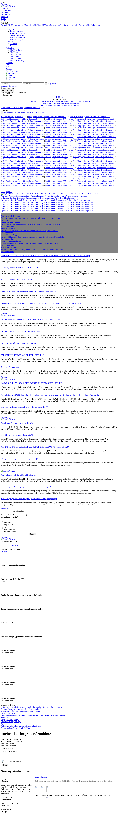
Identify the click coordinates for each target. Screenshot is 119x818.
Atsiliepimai (5, 15)
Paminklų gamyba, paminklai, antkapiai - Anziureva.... (90, 117)
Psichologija (52, 202)
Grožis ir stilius (81, 25)
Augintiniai (88, 202)
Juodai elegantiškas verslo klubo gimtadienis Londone (59, 105)
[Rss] (8, 79)
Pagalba (21, 728)
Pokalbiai (4, 8)
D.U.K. (16, 728)
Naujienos (15, 25)
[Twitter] (9, 75)
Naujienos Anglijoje (8, 196)
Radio (3, 192)
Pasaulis (34, 196)
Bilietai (42, 112)
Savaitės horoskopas (17, 35)
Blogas (38, 726)
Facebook (4, 12)
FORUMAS (83, 194)
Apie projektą (6, 724)
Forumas (4, 722)
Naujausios (5, 200)
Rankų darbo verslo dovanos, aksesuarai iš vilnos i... (47, 117)
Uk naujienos (29, 25)
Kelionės (9, 65)
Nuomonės (17, 202)
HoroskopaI (5, 715)
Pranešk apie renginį (13, 545)
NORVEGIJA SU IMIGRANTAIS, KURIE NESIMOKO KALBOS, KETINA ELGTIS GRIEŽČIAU (39, 303)
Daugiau (4, 551)
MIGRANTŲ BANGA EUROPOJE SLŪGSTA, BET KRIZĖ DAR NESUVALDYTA (34, 447)
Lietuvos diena (28, 200)
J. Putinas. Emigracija (9, 367)
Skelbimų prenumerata (14, 67)
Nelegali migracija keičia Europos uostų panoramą (19, 331)
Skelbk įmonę (15, 56)
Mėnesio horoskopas (17, 37)
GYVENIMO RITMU (42, 194)
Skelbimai (9, 63)
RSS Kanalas (6, 10)
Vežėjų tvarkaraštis (58, 715)
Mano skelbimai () (32, 112)
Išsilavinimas (55, 25)
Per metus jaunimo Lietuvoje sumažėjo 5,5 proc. (18, 268)
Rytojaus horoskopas (17, 33)
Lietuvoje (40, 196)
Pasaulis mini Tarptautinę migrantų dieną (16, 423)
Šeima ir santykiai (28, 202)
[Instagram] (10, 77)
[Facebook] (10, 73)
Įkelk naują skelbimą (9, 198)
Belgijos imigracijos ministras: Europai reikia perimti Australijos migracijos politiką (31, 319)
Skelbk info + (11, 48)
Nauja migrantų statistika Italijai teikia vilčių (17, 475)
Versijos (47, 25)
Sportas (47, 196)
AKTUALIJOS (28, 194)
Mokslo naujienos (83, 200)
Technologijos (72, 200)
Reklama (4, 4)
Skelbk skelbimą (16, 50)
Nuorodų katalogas (14, 722)
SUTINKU (39, 797)
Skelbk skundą (15, 58)
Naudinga (13, 713)
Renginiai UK (6, 25)
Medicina (48, 715)
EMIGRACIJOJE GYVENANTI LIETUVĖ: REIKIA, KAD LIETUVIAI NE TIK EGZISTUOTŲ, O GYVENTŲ (44, 256)
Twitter (3, 19)
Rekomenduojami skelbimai (27, 198)
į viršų (3, 2)
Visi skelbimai (59, 198)
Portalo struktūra (7, 728)
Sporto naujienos (41, 200)
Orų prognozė (30, 715)
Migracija (13, 200)
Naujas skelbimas (14, 112)
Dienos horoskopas (17, 31)
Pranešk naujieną (12, 71)
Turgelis (9, 192)
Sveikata (63, 196)
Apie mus (13, 44)
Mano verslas (61, 200)
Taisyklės (24, 726)
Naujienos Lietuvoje (17, 715)
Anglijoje (4, 720)
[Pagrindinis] (6, 194)
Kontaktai (4, 17)
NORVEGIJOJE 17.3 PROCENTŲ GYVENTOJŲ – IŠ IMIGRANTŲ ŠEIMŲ (31, 383)
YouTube (4, 21)
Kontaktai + (10, 42)
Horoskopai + (11, 29)
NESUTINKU (52, 797)
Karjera (13, 46)
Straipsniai (68, 202)
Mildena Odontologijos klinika (12, 117)
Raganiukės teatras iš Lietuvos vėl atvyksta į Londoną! (59, 103)
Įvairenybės (72, 25)
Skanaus (76, 202)
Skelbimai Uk (39, 25)
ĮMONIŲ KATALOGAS (60, 194)
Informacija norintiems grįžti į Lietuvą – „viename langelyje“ (23, 407)
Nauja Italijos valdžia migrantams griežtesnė (17, 343)
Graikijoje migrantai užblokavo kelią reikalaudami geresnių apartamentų (27, 291)
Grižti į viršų (5, 713)
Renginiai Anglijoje (23, 196)
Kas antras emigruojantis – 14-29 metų (15, 279)
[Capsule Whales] (8, 6)
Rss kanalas (69, 198)
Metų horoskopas (16, 40)
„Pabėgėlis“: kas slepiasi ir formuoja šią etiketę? (18, 459)
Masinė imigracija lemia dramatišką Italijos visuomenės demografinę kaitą (28, 499)
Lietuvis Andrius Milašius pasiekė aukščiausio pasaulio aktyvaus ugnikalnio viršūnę (59, 101)
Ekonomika (55, 196)
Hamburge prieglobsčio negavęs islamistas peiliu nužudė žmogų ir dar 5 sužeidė (30, 487)
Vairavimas (64, 25)
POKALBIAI (93, 194)
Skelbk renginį (15, 52)
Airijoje (17, 720)
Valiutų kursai (40, 715)
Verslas (21, 25)
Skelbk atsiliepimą (17, 61)
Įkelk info (96, 25)
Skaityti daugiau (41, 777)
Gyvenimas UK (7, 202)
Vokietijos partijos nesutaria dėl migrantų (16, 435)
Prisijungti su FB (7, 90)
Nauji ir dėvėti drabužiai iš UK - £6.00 (59, 119)
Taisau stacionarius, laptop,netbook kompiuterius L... (96, 119)
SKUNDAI (74, 194)
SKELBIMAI (16, 194)
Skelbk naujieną (16, 54)
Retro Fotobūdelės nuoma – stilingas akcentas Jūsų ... (20, 119)
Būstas (81, 202)
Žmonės (45, 202)
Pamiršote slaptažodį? (9, 86)
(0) (89, 256)
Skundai (90, 25)
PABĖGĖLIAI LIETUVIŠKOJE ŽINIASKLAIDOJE (21, 355)
